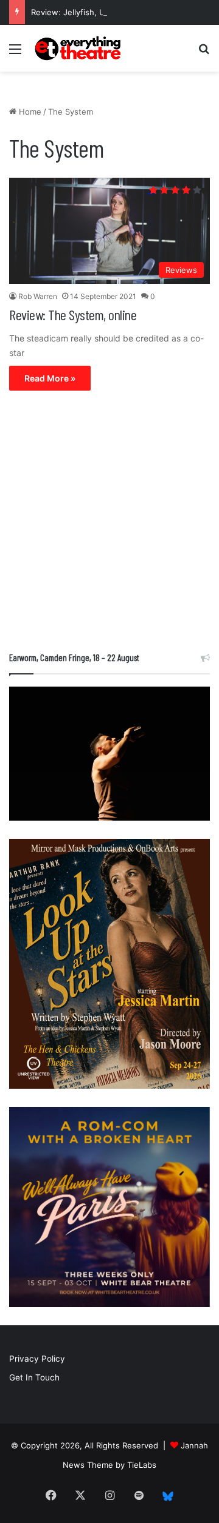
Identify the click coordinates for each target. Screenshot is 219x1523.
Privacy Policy (37, 1358)
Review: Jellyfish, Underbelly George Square (116, 12)
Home (28, 111)
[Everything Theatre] (79, 48)
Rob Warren (37, 296)
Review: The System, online (72, 314)
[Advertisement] (109, 524)
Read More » (49, 378)
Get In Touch (34, 1377)
